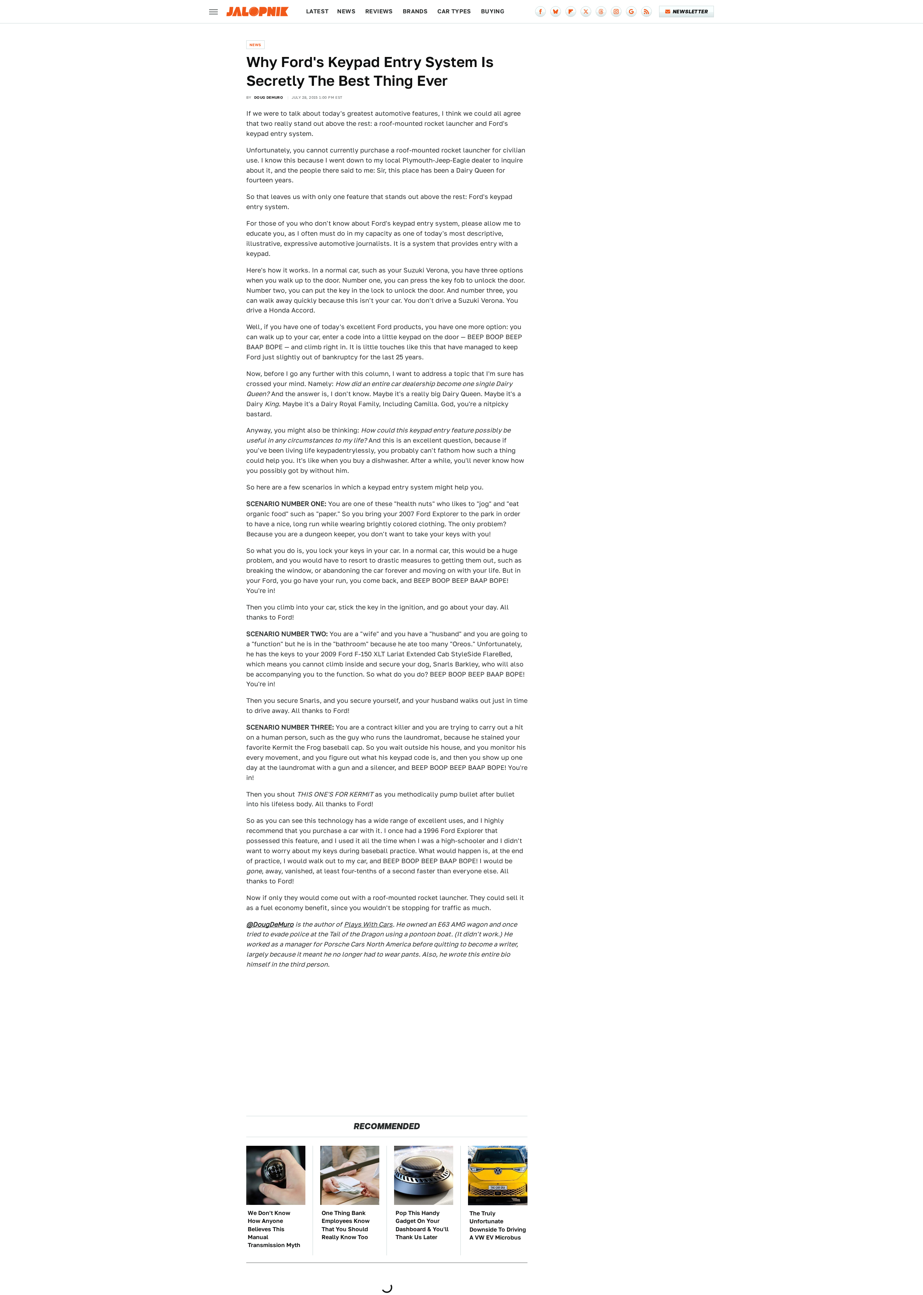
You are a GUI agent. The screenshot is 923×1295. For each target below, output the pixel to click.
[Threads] (601, 11)
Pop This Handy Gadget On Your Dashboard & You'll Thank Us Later (422, 1225)
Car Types (454, 11)
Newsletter (690, 11)
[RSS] (646, 11)
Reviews (379, 11)
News (346, 11)
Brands (415, 11)
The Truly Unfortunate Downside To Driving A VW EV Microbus (497, 1225)
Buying (492, 11)
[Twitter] (585, 11)
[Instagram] (616, 11)
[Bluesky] (555, 11)
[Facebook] (540, 11)
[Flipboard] (570, 11)
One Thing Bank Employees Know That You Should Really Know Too (346, 1225)
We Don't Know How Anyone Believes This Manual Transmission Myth (274, 1229)
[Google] (631, 11)
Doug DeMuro (268, 97)
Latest (317, 11)
